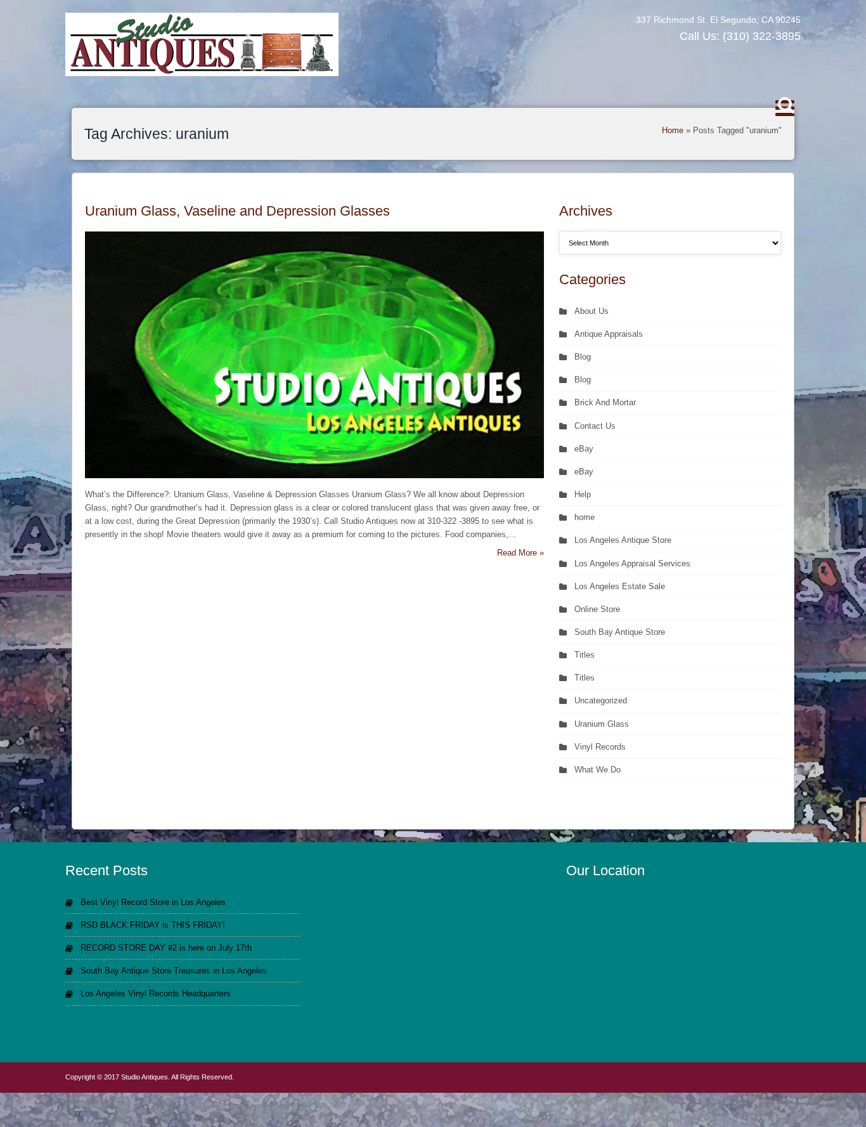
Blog (582, 357)
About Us (591, 311)
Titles (584, 655)
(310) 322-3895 (762, 36)
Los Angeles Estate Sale (619, 586)
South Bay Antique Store (619, 632)
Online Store (597, 609)
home (584, 517)
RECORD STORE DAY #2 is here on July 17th (166, 948)
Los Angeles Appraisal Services (632, 563)
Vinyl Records (600, 747)
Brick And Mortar (605, 402)
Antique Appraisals (608, 334)
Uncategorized (600, 700)
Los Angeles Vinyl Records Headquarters (156, 993)
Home (672, 130)
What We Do (597, 769)
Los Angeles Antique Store (622, 540)
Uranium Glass (601, 724)
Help (582, 494)
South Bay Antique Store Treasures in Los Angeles (174, 970)
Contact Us (595, 426)
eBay (583, 448)
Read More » (520, 552)
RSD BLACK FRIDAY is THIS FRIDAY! (153, 925)
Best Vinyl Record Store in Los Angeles (153, 902)
